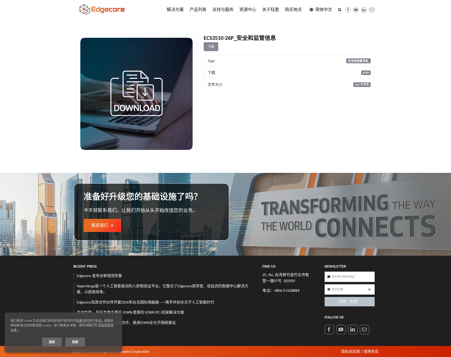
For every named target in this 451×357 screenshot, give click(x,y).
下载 (211, 47)
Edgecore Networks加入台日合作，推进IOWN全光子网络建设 (126, 322)
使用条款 (371, 351)
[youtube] (356, 10)
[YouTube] (341, 329)
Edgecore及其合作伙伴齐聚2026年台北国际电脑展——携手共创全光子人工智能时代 (145, 302)
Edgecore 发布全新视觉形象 (99, 275)
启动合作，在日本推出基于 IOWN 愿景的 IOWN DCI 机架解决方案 (130, 312)
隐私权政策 (350, 351)
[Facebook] (348, 10)
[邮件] (372, 10)
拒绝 (75, 342)
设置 (14, 330)
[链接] (364, 10)
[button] (340, 10)
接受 (52, 342)
